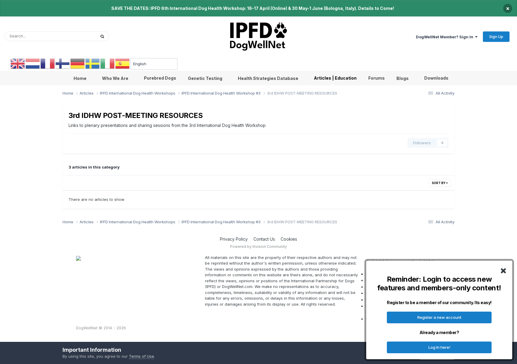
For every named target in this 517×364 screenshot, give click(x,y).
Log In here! (439, 347)
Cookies (289, 239)
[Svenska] (92, 63)
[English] (17, 63)
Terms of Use (141, 356)
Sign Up (496, 36)
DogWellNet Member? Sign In (445, 36)
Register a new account (439, 317)
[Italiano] (107, 63)
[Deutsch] (77, 63)
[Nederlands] (32, 63)
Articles (81, 36)
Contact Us (264, 239)
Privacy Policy (234, 239)
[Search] (102, 36)
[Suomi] (62, 63)
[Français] (47, 63)
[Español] (122, 63)
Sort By (439, 183)
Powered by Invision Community (258, 246)
